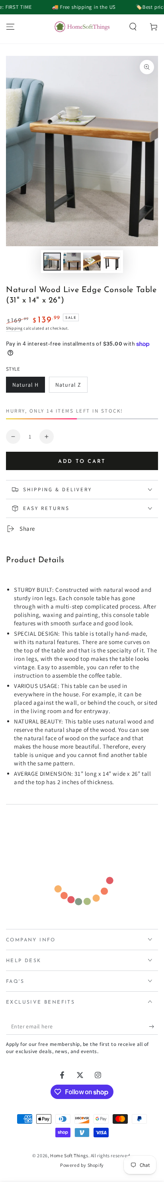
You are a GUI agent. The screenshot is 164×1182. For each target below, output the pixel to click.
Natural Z (71, 387)
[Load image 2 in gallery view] (72, 262)
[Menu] (10, 27)
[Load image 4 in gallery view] (112, 262)
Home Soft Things (69, 1155)
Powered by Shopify (82, 1165)
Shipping (14, 328)
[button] (133, 27)
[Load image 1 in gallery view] (52, 262)
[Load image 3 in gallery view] (92, 262)
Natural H (28, 387)
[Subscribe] (153, 1027)
